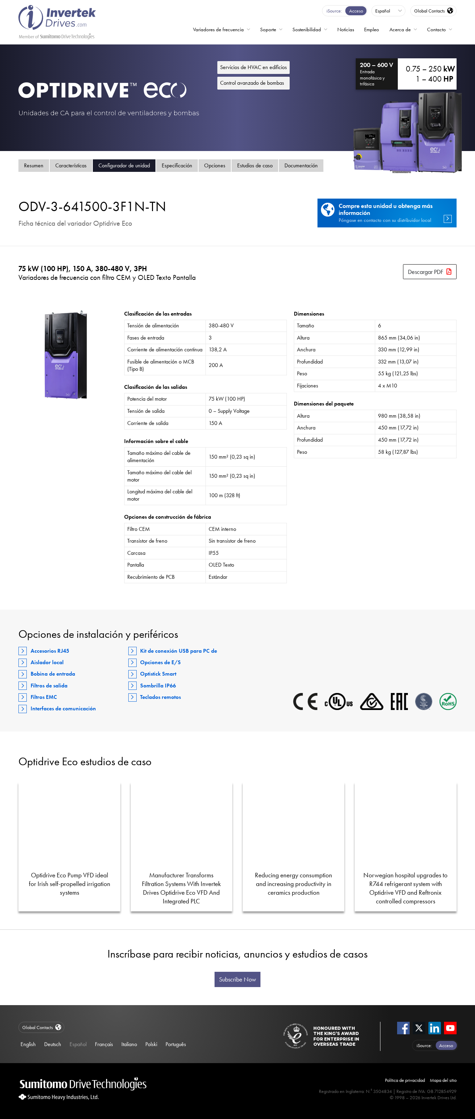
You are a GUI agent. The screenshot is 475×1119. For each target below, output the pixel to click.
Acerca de (400, 29)
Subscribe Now (237, 979)
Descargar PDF (425, 272)
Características (71, 165)
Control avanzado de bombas (252, 82)
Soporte (268, 29)
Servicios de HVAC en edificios (253, 67)
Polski (151, 1044)
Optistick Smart (158, 673)
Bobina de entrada (53, 673)
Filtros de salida (49, 685)
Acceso (356, 11)
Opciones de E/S (160, 662)
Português (176, 1044)
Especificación (177, 165)
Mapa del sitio (443, 1080)
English (28, 1044)
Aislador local (47, 662)
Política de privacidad (405, 1080)
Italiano (129, 1044)
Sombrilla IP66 (158, 685)
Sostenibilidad (306, 29)
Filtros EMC (44, 697)
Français (104, 1044)
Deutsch (52, 1044)
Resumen (33, 165)
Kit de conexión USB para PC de (178, 650)
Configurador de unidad (124, 165)
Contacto (436, 29)
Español (78, 1044)
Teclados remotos (160, 697)
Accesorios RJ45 (50, 650)
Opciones (214, 165)
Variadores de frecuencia (218, 29)
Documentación (301, 165)
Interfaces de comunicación (63, 708)
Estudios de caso (255, 165)
